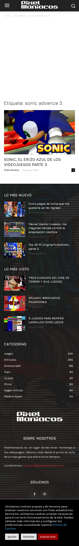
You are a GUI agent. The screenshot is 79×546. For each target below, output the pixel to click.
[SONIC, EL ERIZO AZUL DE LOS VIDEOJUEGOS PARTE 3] (39, 132)
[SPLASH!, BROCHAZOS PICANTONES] (14, 303)
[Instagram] (44, 494)
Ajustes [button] (11, 536)
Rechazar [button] (28, 536)
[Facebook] (34, 494)
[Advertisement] (39, 59)
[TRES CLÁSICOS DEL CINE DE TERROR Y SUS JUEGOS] (14, 283)
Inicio (7, 15)
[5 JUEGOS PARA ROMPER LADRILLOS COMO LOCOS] (14, 323)
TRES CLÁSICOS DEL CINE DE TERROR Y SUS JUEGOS (49, 279)
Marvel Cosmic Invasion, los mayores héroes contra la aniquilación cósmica (48, 228)
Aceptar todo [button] (48, 536)
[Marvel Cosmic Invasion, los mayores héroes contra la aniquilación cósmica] (14, 229)
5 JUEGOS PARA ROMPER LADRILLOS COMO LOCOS (46, 320)
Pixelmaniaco (11, 170)
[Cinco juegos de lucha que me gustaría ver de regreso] (14, 209)
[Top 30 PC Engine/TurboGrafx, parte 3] (14, 250)
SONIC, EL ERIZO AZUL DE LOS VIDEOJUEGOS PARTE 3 (32, 162)
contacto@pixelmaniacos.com (43, 465)
